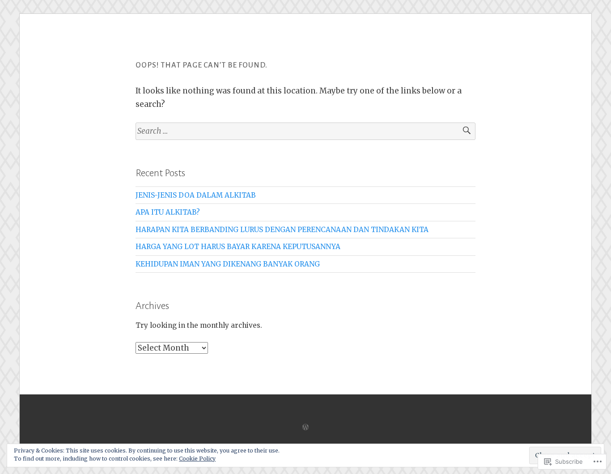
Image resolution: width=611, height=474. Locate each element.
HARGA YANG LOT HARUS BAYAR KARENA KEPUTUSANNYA (238, 246)
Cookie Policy (197, 458)
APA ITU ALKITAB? (168, 212)
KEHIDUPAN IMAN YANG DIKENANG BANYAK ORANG (228, 264)
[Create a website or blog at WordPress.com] (305, 427)
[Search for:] (305, 131)
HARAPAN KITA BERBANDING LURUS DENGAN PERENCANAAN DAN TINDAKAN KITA (282, 229)
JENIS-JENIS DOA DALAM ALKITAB (196, 195)
